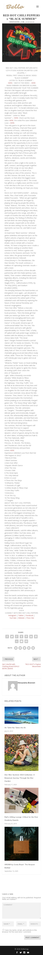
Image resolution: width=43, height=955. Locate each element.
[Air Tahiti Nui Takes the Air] (21, 715)
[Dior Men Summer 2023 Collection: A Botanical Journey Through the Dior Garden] (21, 752)
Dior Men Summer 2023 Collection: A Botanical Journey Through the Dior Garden (19, 778)
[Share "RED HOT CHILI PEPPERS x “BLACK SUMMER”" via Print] (26, 641)
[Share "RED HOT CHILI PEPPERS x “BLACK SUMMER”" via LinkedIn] (31, 636)
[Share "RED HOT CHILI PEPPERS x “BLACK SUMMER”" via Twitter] (12, 636)
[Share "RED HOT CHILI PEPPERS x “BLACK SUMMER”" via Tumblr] (21, 636)
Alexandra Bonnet (26, 683)
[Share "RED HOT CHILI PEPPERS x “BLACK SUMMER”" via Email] (21, 641)
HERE (10, 83)
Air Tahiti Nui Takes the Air (15, 728)
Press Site (30, 618)
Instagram (12, 615)
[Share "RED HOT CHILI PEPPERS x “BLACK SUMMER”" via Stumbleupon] (16, 641)
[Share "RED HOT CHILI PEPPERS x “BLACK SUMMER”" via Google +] (16, 636)
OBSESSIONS (14, 22)
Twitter (21, 615)
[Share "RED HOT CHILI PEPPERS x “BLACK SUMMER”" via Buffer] (35, 636)
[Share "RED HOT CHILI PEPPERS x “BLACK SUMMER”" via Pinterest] (26, 636)
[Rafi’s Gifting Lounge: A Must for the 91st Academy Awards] (21, 800)
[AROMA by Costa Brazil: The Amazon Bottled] (21, 844)
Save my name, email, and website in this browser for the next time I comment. (19, 931)
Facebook (29, 615)
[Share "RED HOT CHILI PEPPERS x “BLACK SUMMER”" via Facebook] (7, 636)
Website (21, 618)
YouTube (12, 618)
